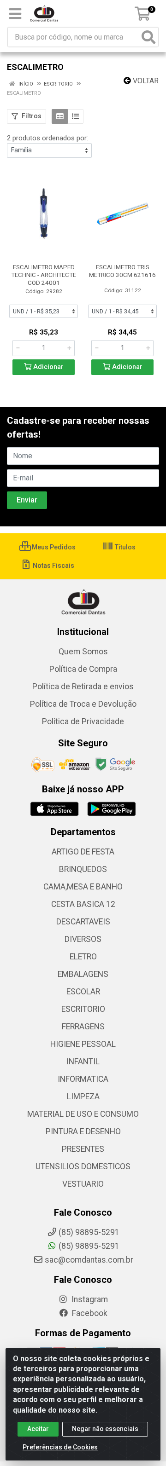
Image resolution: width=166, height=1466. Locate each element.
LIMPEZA (83, 1096)
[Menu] (15, 14)
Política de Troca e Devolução (83, 704)
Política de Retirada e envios (83, 686)
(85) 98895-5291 (89, 1246)
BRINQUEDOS (83, 869)
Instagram (89, 1299)
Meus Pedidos (53, 547)
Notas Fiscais (52, 565)
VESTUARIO (83, 1184)
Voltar (145, 80)
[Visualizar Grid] (60, 116)
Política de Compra (83, 669)
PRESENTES (83, 1149)
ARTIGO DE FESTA (83, 851)
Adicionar (47, 367)
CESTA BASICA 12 (83, 904)
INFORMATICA (83, 1079)
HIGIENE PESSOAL (83, 1044)
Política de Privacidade (83, 721)
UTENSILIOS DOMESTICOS (83, 1166)
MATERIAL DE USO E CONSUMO (83, 1114)
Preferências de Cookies (60, 1447)
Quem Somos (83, 651)
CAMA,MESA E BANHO (83, 886)
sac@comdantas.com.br (89, 1259)
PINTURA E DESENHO (83, 1131)
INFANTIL (83, 1061)
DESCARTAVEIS (83, 921)
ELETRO (83, 956)
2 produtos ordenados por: (47, 138)
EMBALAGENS (83, 974)
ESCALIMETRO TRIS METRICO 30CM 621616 (122, 270)
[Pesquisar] (148, 37)
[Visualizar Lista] (75, 116)
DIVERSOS (83, 939)
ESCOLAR (83, 991)
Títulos (124, 547)
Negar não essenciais (105, 1428)
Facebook (88, 1313)
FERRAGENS (83, 1026)
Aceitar (38, 1428)
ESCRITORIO (83, 1009)
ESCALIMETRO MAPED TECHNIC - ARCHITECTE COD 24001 (43, 274)
